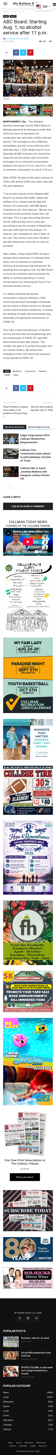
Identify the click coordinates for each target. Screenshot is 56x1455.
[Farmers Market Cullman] (28, 932)
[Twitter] (23, 52)
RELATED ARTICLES (14, 427)
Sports (19, 1442)
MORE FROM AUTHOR (39, 427)
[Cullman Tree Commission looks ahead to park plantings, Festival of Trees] (11, 453)
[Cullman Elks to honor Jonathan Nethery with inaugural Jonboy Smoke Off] (11, 471)
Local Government (9, 457)
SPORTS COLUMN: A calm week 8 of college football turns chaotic (37, 1370)
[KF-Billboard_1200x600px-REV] (28, 1249)
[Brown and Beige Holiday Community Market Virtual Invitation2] (28, 596)
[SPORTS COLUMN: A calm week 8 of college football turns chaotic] (11, 1371)
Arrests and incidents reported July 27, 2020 (41, 408)
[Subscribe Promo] (28, 1210)
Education (29, 1442)
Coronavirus (30, 371)
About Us (43, 1446)
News (14, 11)
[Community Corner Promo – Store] (28, 991)
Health (22, 11)
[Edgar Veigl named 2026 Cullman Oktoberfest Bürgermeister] (11, 439)
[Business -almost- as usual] (11, 1341)
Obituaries (41, 1442)
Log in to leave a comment (28, 506)
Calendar (23, 1446)
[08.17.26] (28, 674)
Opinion (12, 1446)
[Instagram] (28, 1318)
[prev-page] (5, 486)
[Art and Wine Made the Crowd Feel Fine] (11, 1355)
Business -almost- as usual (35, 1338)
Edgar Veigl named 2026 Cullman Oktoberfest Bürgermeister (35, 439)
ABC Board (17, 371)
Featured (43, 371)
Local (6, 443)
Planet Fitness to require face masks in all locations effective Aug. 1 (15, 411)
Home (6, 11)
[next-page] (10, 486)
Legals (33, 1446)
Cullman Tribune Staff (18, 38)
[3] (28, 739)
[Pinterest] (30, 52)
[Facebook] (16, 52)
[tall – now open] (28, 1061)
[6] (28, 110)
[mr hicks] (28, 1277)
